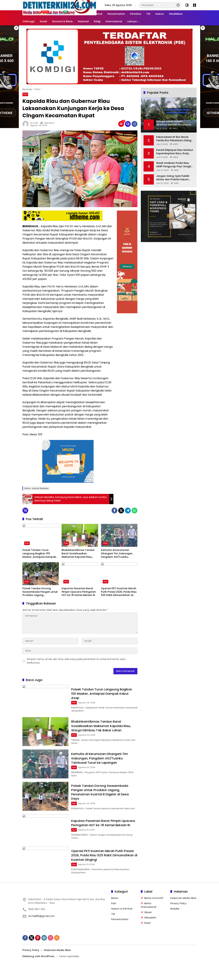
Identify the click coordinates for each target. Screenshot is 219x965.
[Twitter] (121, 510)
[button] (178, 5)
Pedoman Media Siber (183, 898)
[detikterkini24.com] (59, 5)
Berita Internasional (148, 905)
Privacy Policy (178, 903)
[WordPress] (44, 938)
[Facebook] (114, 510)
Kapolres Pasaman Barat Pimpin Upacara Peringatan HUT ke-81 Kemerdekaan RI (79, 592)
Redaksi (174, 908)
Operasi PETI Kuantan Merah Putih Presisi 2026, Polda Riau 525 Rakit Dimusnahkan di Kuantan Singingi (119, 592)
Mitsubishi (150, 917)
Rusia (147, 923)
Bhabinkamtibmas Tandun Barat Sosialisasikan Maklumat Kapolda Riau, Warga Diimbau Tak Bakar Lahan (78, 553)
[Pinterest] (38, 938)
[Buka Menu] (194, 5)
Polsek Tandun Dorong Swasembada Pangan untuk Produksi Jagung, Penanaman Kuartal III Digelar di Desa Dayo (40, 592)
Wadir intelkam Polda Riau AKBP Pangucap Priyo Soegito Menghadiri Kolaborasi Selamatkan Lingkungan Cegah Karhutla (174, 164)
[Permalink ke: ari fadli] (26, 124)
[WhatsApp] (134, 510)
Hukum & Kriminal (121, 908)
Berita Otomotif (153, 898)
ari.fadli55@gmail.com (41, 916)
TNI (113, 914)
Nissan (148, 912)
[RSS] (57, 938)
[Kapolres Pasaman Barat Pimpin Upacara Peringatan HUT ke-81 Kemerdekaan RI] (80, 573)
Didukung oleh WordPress (38, 956)
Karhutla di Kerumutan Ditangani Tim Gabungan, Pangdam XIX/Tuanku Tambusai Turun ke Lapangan (117, 553)
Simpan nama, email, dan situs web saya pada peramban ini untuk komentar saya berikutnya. (76, 660)
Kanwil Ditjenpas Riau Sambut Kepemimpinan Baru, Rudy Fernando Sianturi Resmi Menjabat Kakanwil (174, 151)
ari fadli (34, 123)
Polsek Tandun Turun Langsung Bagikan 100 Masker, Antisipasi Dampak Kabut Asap (39, 553)
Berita (114, 898)
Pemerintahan (119, 919)
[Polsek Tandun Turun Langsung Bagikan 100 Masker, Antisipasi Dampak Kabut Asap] (40, 535)
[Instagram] (50, 938)
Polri (25, 94)
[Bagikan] (134, 124)
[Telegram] (128, 510)
